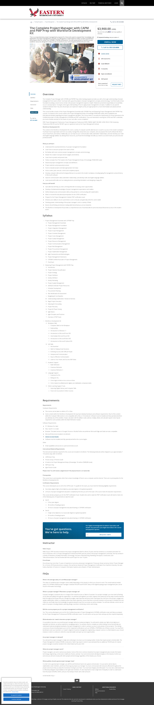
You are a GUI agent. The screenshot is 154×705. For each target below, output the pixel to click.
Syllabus (32, 97)
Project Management (49, 22)
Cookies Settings (16, 699)
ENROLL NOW (110, 42)
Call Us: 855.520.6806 (117, 22)
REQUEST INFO (116, 84)
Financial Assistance (100, 691)
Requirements (34, 101)
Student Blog (112, 689)
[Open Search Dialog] (122, 3)
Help (96, 692)
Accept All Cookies (16, 695)
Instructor (33, 104)
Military (97, 689)
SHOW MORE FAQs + (49, 676)
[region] (16, 690)
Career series (105, 54)
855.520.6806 (33, 120)
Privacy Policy (79, 701)
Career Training (67, 689)
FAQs (31, 108)
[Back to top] (77, 686)
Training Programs (38, 22)
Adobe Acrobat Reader (52, 437)
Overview (32, 94)
